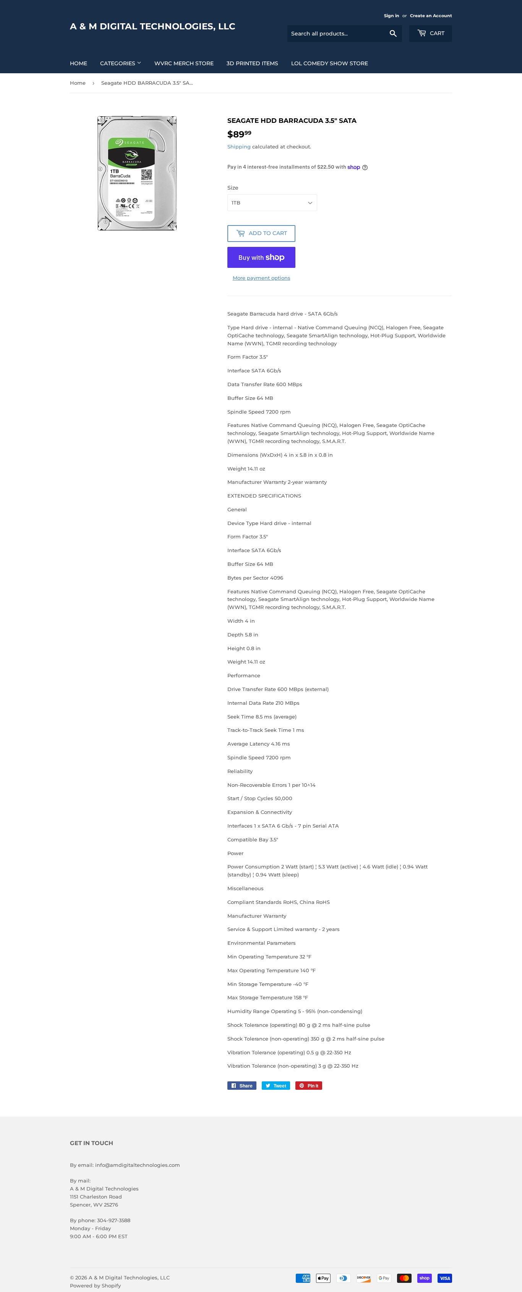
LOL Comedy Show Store (329, 63)
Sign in (391, 15)
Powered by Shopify (95, 1285)
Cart (436, 33)
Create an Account (431, 15)
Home (78, 63)
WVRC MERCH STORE (184, 63)
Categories (118, 63)
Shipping (239, 146)
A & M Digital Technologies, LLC (152, 26)
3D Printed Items (252, 63)
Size (232, 187)
